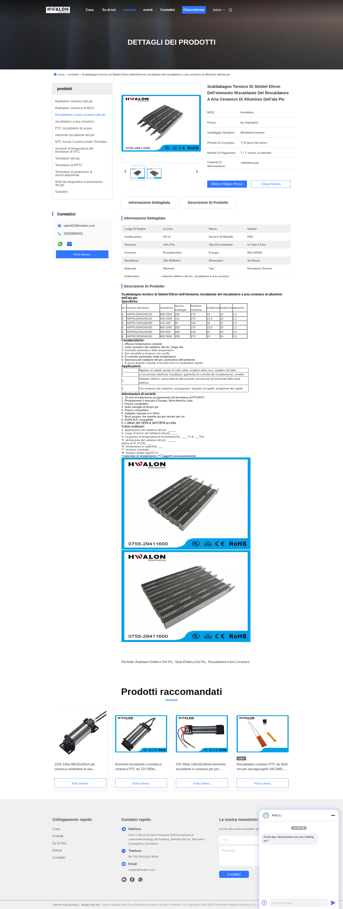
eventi (147, 10)
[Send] (333, 902)
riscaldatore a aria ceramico (229, 662)
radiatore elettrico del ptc (154, 662)
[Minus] (333, 815)
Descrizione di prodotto (208, 203)
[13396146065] (140, 880)
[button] (59, 743)
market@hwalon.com (141, 869)
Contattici (167, 10)
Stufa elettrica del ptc (190, 662)
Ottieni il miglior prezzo (227, 184)
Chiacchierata (193, 10)
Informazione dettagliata (149, 203)
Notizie (57, 850)
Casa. (90, 10)
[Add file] (264, 902)
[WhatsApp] (60, 244)
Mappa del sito (90, 904)
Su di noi (109, 10)
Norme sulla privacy (65, 904)
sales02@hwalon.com (79, 225)
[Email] (69, 244)
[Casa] (58, 10)
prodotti (129, 10)
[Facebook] (132, 880)
